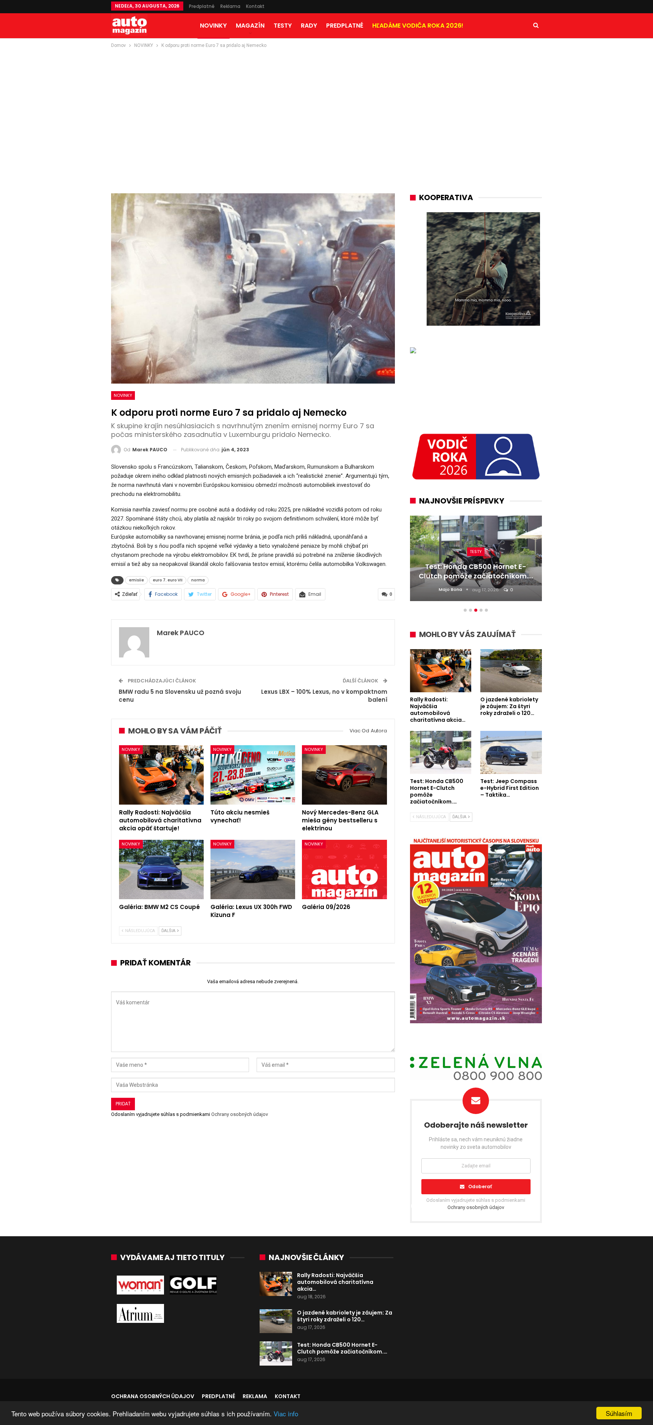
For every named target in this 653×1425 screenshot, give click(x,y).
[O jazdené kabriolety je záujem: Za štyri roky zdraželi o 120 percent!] (276, 1321)
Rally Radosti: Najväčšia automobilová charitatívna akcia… (335, 1282)
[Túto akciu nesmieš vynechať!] (252, 775)
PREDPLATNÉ (344, 25)
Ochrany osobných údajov (239, 1114)
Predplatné (202, 6)
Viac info (286, 1413)
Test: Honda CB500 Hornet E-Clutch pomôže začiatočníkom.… (342, 1348)
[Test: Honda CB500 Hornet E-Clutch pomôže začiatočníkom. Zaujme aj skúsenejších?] (276, 1353)
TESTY (283, 25)
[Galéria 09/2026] (344, 869)
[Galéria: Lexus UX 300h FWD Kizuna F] (252, 869)
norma (198, 580)
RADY (309, 25)
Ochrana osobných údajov (152, 1396)
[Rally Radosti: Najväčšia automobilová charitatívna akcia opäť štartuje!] (161, 775)
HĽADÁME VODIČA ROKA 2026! (417, 25)
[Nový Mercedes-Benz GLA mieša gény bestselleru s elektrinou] (344, 775)
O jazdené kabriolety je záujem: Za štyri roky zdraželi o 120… (344, 1316)
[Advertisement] (326, 106)
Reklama (230, 6)
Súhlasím (619, 1413)
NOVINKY (213, 25)
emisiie (136, 580)
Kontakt (255, 6)
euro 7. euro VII (168, 580)
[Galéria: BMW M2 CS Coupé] (161, 869)
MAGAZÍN (250, 25)
